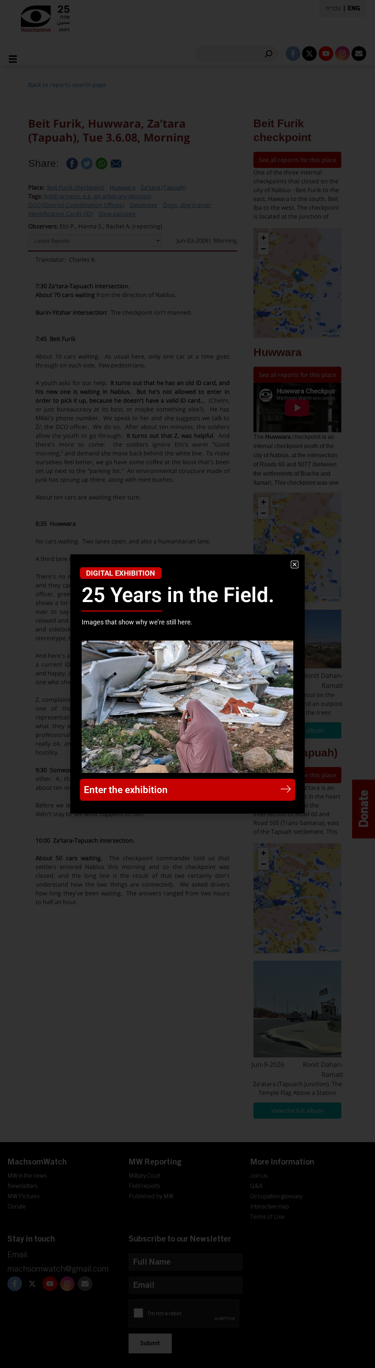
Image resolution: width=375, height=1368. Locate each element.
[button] (294, 564)
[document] (187, 684)
